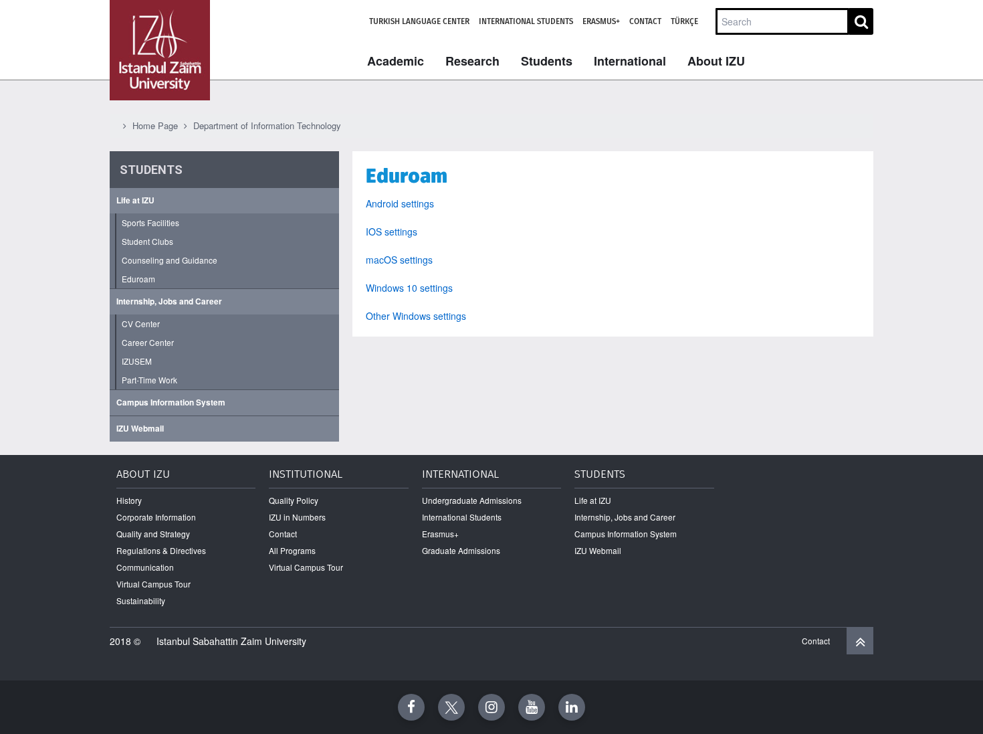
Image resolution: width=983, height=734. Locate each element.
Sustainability (140, 600)
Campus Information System (170, 402)
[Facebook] (411, 707)
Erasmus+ (601, 21)
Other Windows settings (416, 316)
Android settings (400, 203)
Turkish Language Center (419, 21)
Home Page (155, 125)
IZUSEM (137, 361)
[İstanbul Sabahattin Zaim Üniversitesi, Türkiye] (160, 50)
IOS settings (391, 231)
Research (472, 61)
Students (546, 61)
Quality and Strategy (153, 533)
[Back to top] (860, 641)
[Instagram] (491, 707)
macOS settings (399, 259)
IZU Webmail (140, 428)
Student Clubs (147, 241)
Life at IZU (135, 200)
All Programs (292, 550)
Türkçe (684, 21)
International (630, 61)
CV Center (141, 323)
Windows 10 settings (409, 287)
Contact (645, 21)
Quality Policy (293, 500)
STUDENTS (151, 170)
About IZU (716, 61)
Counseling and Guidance (169, 260)
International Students (526, 21)
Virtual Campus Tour (153, 583)
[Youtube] (531, 707)
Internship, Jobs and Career (169, 301)
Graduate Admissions (461, 550)
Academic (395, 61)
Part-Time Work (149, 379)
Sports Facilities (150, 222)
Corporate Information (156, 517)
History (129, 500)
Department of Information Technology (267, 125)
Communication (145, 567)
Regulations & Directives (161, 550)
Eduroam (138, 278)
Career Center (148, 342)
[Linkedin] (571, 707)
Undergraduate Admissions (472, 500)
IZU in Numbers (297, 517)
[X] (451, 707)
